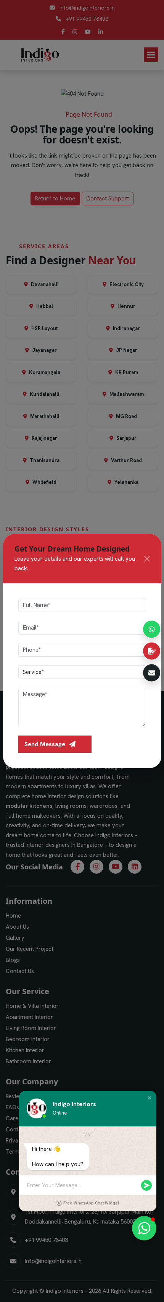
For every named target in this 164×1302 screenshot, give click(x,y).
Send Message (45, 744)
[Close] (147, 558)
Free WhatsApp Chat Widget (91, 1203)
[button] (149, 1098)
